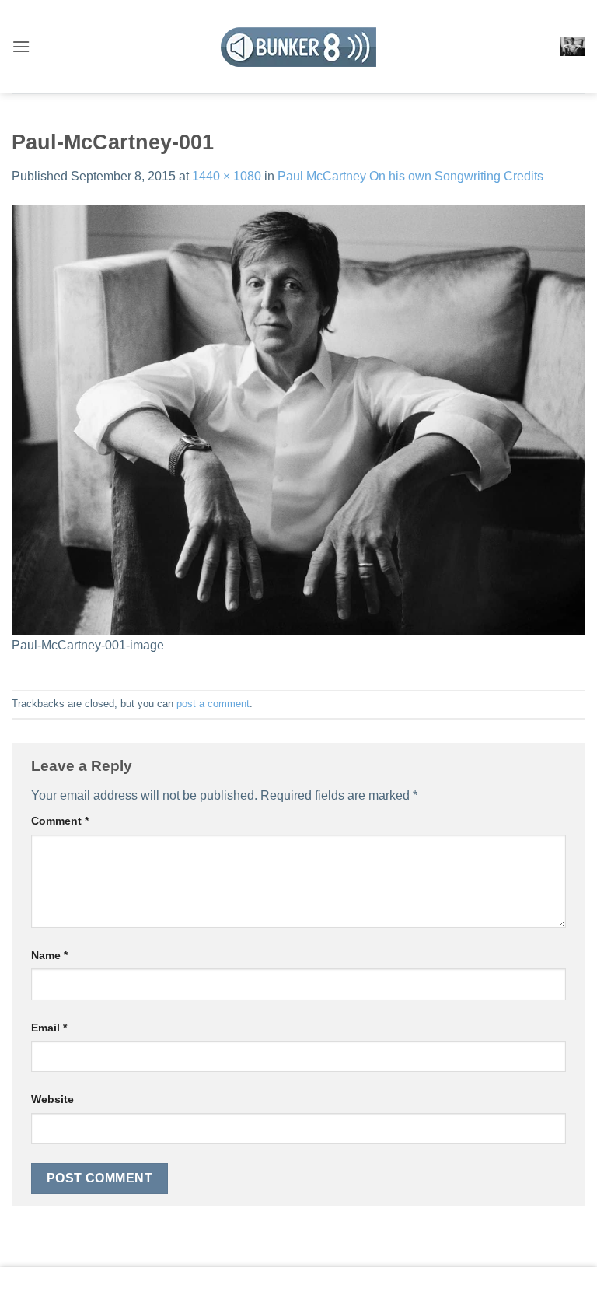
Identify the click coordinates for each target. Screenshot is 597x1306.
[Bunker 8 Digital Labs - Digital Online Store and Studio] (298, 47)
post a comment (213, 703)
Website (52, 1099)
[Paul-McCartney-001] (298, 419)
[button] (21, 46)
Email (49, 1027)
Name (49, 955)
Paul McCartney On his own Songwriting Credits (410, 176)
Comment (60, 820)
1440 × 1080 (226, 176)
